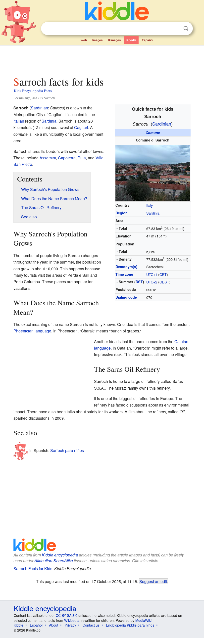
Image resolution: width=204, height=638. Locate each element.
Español (147, 40)
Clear (175, 28)
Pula (82, 158)
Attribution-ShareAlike (53, 560)
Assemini (48, 158)
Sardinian (161, 123)
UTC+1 (151, 274)
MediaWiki (143, 620)
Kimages (114, 40)
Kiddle (18, 625)
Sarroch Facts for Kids (32, 568)
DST (139, 281)
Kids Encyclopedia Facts (33, 90)
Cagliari (81, 127)
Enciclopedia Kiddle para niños (130, 625)
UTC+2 (151, 281)
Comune (153, 132)
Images (97, 40)
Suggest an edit (153, 581)
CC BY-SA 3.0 (66, 615)
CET (163, 274)
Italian (18, 121)
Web (84, 40)
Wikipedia (71, 620)
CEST (164, 281)
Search (186, 28)
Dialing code (126, 297)
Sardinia (152, 213)
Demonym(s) (126, 266)
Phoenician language (32, 331)
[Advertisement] (102, 59)
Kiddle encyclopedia (60, 555)
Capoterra (67, 158)
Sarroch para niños (67, 450)
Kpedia (131, 40)
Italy (149, 205)
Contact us (91, 625)
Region (121, 212)
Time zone (124, 274)
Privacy (70, 625)
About (53, 625)
